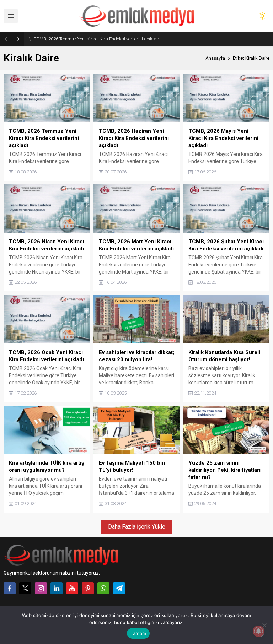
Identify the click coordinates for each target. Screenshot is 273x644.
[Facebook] (10, 588)
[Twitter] (25, 588)
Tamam (138, 633)
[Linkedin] (56, 588)
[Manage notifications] (258, 631)
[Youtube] (72, 588)
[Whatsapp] (103, 588)
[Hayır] (264, 625)
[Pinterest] (88, 588)
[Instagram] (41, 588)
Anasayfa (215, 58)
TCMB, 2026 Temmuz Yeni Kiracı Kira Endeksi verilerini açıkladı (97, 39)
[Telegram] (119, 588)
